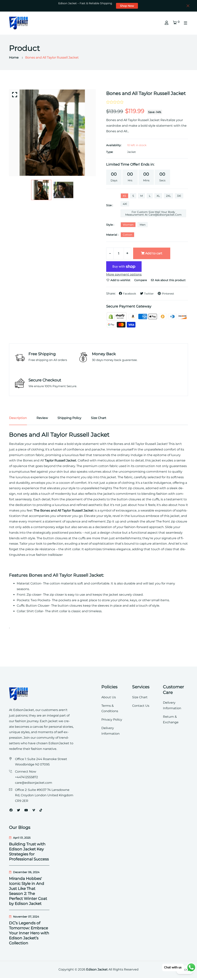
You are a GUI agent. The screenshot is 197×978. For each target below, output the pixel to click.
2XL (168, 196)
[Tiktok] (41, 810)
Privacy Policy (111, 719)
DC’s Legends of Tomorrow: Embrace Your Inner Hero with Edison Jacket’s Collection (29, 933)
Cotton (127, 234)
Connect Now (25, 771)
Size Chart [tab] (98, 418)
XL (158, 196)
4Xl (125, 204)
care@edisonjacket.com (33, 783)
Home (14, 57)
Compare (140, 280)
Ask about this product (170, 280)
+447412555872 (26, 777)
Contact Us (140, 706)
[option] (52, 133)
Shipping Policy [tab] (69, 418)
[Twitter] (18, 810)
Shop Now (127, 6)
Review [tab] (42, 418)
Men (142, 224)
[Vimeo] (33, 810)
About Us (108, 697)
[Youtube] (26, 810)
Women (128, 224)
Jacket (131, 152)
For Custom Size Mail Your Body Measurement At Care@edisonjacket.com (153, 213)
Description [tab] (18, 418)
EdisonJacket (59, 743)
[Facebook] (11, 810)
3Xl (179, 196)
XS (124, 196)
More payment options (124, 274)
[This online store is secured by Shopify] (117, 316)
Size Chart (140, 697)
